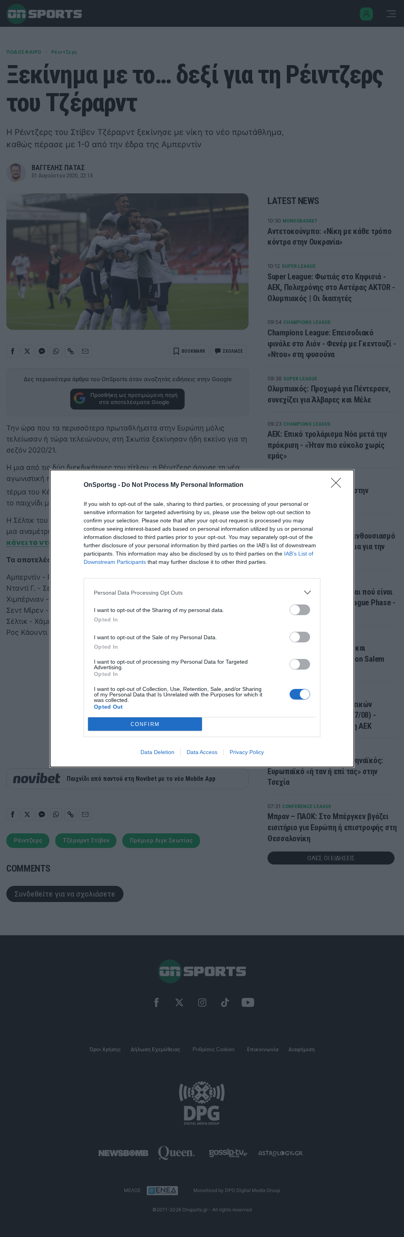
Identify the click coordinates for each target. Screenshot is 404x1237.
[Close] (338, 485)
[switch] (300, 609)
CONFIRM (145, 724)
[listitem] (202, 592)
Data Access (202, 752)
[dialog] (202, 618)
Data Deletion (157, 752)
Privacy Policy (247, 752)
